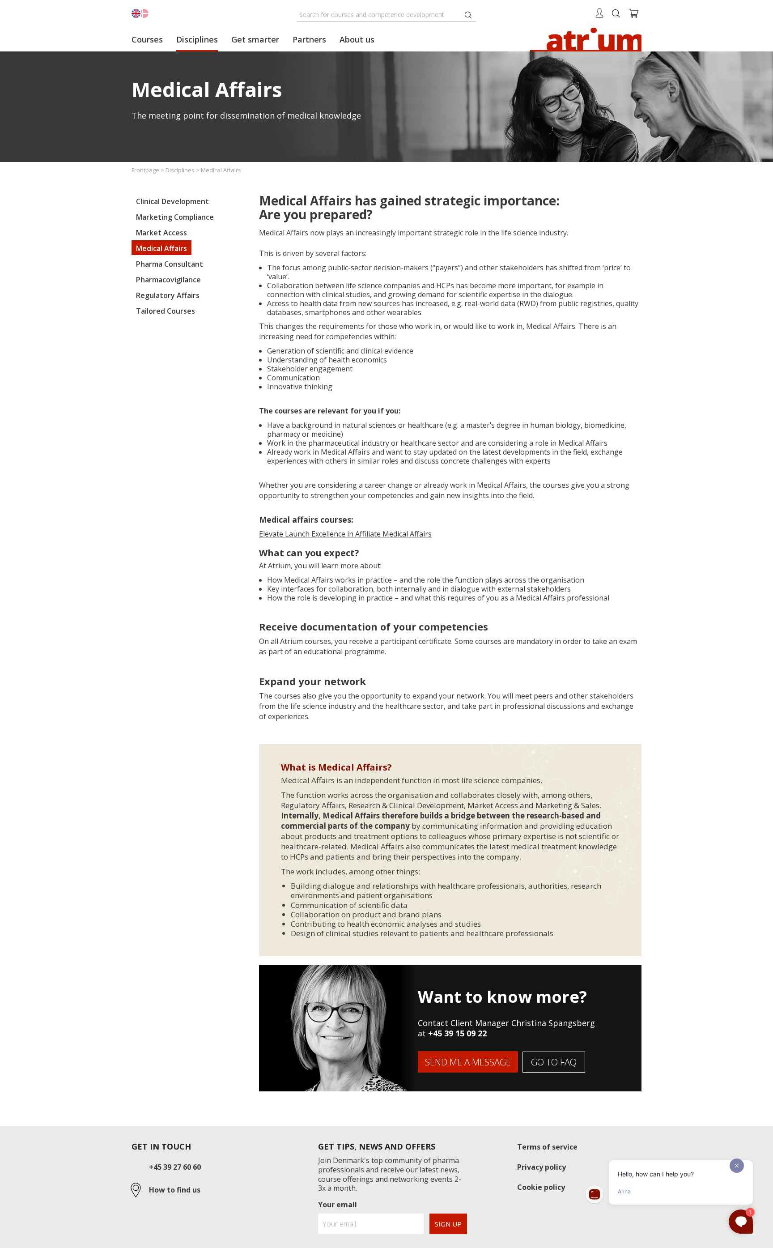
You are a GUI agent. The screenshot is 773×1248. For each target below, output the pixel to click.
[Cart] (634, 12)
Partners (309, 39)
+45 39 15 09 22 (457, 1033)
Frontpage (145, 170)
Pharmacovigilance (168, 280)
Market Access (161, 233)
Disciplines (197, 39)
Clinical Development (172, 201)
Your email (337, 1204)
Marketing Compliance (175, 217)
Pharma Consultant (169, 264)
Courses (147, 39)
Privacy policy (541, 1167)
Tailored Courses (165, 311)
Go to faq (554, 1062)
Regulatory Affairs (168, 295)
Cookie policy (541, 1187)
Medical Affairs (161, 248)
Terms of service (547, 1146)
